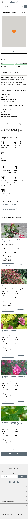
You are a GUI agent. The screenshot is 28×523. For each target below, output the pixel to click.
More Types (19, 124)
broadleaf (5, 204)
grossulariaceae (11, 96)
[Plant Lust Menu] (2, 2)
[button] (22, 6)
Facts (8, 123)
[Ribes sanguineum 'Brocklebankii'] (14, 334)
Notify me (14, 51)
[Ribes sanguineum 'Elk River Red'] (14, 243)
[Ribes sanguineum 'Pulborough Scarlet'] (14, 380)
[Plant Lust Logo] (14, 2)
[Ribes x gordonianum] (14, 288)
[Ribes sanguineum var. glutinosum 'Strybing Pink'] (14, 426)
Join (22, 477)
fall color (6, 103)
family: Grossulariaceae (9, 209)
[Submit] (25, 6)
